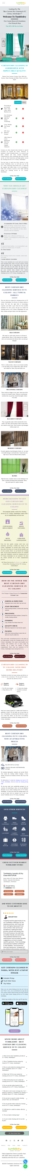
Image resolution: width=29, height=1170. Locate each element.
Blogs (19, 1145)
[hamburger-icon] (3, 3)
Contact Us (24, 1145)
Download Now (14, 1031)
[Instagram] (14, 1140)
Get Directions (8, 891)
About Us (3, 1145)
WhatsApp (19, 894)
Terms (13, 1145)
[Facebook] (6, 1140)
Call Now (8, 894)
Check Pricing (19, 891)
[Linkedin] (22, 1140)
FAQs (9, 1145)
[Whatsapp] (10, 1140)
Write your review (8, 951)
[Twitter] (18, 1140)
